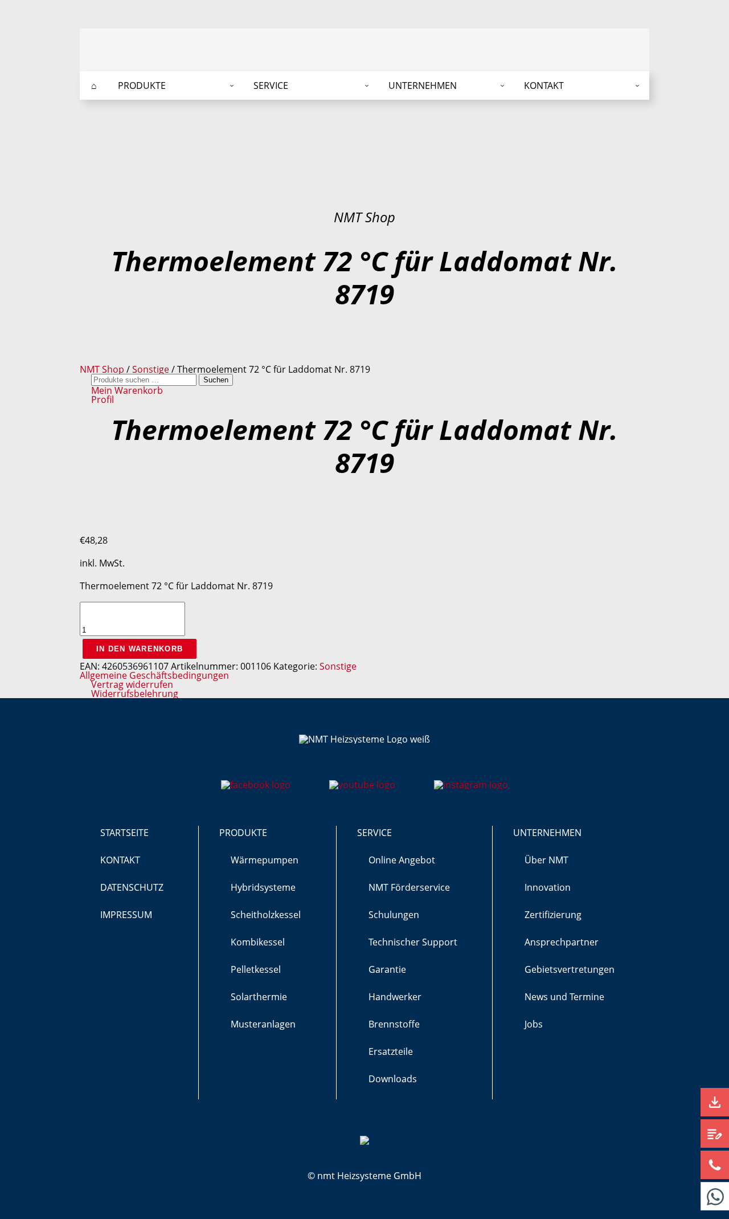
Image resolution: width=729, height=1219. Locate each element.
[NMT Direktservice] (715, 1196)
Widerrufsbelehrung (134, 693)
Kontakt (120, 860)
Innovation (548, 887)
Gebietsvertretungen (570, 969)
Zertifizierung (553, 914)
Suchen (215, 380)
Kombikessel (258, 942)
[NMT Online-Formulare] (715, 1133)
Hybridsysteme (263, 887)
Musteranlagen (263, 1024)
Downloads (392, 1079)
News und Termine (564, 996)
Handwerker (394, 996)
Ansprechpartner (562, 942)
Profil (102, 399)
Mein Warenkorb (127, 390)
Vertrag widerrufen (132, 684)
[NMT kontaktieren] (715, 1165)
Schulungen (393, 914)
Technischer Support (412, 942)
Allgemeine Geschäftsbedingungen (154, 675)
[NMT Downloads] (715, 1102)
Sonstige (150, 369)
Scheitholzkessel (266, 914)
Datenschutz (131, 887)
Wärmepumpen (264, 860)
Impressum (126, 914)
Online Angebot (401, 860)
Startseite (124, 832)
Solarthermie (259, 996)
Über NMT (546, 860)
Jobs (534, 1024)
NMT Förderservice (409, 887)
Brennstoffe (394, 1024)
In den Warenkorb (139, 649)
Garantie (387, 969)
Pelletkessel (256, 969)
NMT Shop (102, 369)
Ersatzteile (390, 1051)
